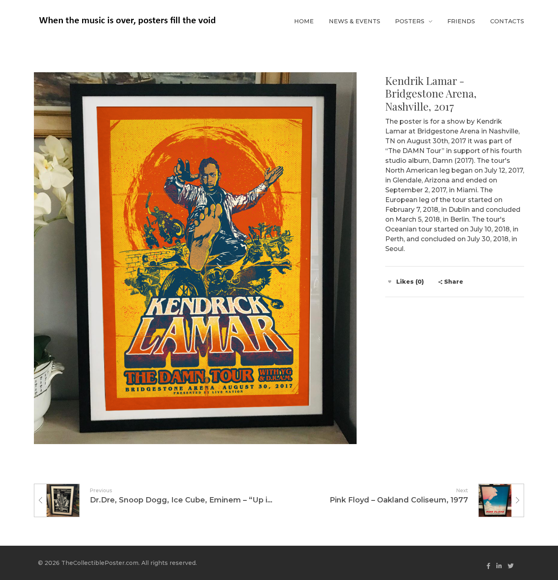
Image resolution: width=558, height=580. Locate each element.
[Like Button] (389, 281)
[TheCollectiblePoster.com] (127, 20)
